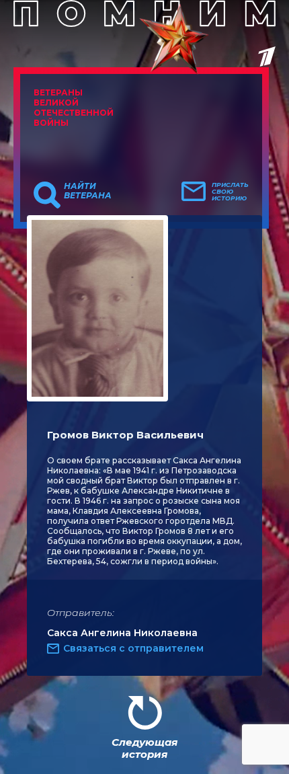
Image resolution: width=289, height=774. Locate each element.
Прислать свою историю (230, 192)
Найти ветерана (88, 191)
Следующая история (144, 748)
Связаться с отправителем (133, 648)
